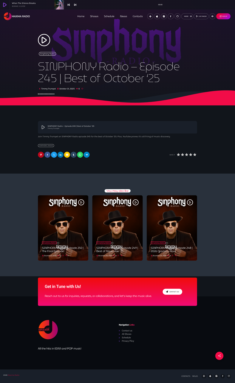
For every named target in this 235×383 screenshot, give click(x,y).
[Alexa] (177, 16)
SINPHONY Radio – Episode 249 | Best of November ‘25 (117, 249)
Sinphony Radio (47, 54)
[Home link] (17, 16)
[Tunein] (150, 16)
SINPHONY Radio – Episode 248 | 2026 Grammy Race (171, 249)
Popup (223, 16)
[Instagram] (164, 16)
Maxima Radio (13, 375)
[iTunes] (157, 16)
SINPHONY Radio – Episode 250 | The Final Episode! (63, 249)
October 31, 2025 (66, 88)
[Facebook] (171, 16)
